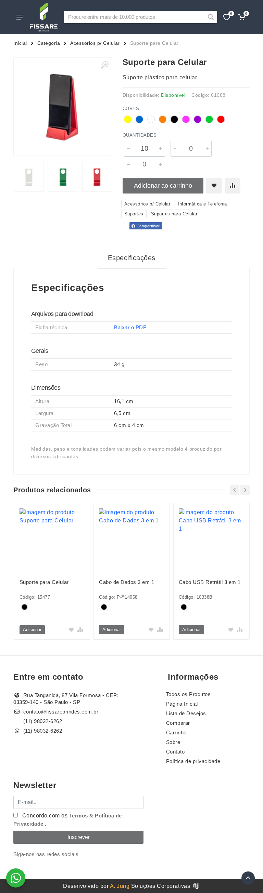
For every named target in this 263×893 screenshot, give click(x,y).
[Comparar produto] (232, 186)
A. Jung (120, 886)
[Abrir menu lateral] (19, 17)
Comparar (178, 723)
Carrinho (176, 732)
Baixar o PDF (130, 327)
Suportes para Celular (174, 213)
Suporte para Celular (44, 582)
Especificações (131, 258)
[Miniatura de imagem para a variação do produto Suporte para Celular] (29, 177)
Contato (175, 752)
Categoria (48, 43)
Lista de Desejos (186, 713)
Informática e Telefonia (202, 203)
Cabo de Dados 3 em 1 (126, 582)
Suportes (133, 213)
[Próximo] (245, 490)
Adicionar (32, 629)
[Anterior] (234, 490)
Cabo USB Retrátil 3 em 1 (210, 582)
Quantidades (140, 135)
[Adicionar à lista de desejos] (214, 186)
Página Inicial (182, 704)
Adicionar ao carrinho (163, 185)
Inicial (20, 43)
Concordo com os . (67, 820)
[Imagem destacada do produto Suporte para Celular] (63, 107)
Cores (131, 108)
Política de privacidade (193, 761)
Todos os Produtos (188, 694)
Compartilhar (147, 226)
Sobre (173, 742)
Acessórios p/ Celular (95, 43)
